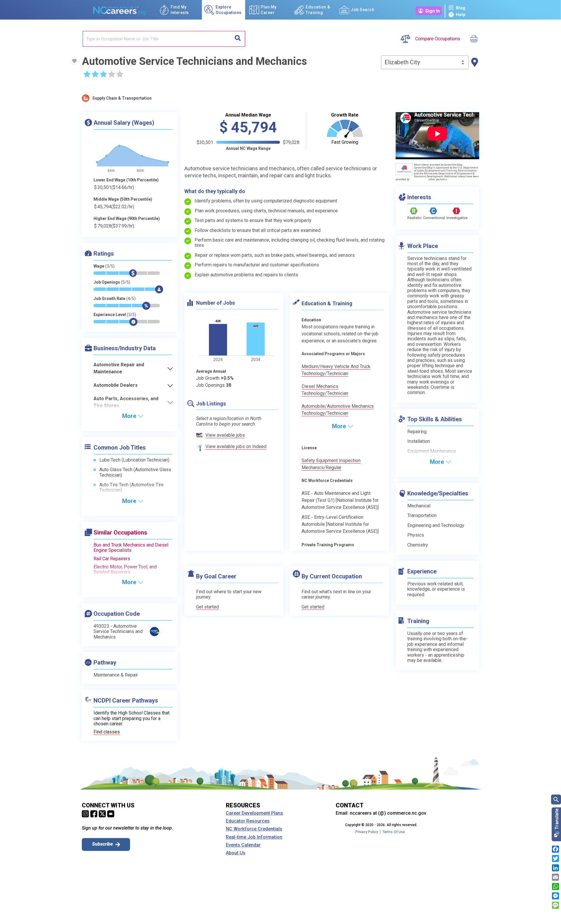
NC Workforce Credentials (254, 829)
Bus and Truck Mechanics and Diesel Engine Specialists (131, 547)
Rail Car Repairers (112, 558)
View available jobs (225, 435)
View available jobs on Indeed (235, 446)
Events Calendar (243, 845)
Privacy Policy (366, 832)
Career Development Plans (254, 813)
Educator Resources (248, 821)
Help (460, 14)
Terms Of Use (393, 832)
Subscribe (102, 844)
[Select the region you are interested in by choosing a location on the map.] (474, 62)
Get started (207, 607)
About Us (235, 853)
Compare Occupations (437, 38)
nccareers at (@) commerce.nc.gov (388, 813)
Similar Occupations (120, 532)
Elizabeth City (402, 62)
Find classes (107, 732)
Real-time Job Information (254, 837)
